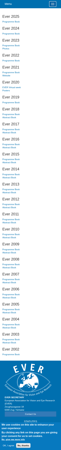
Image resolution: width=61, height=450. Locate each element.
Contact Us (30, 414)
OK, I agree (8, 445)
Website (6, 75)
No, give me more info (13, 439)
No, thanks (23, 445)
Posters (6, 90)
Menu (8, 3)
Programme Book (11, 21)
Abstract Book (9, 117)
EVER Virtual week (11, 87)
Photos (5, 48)
